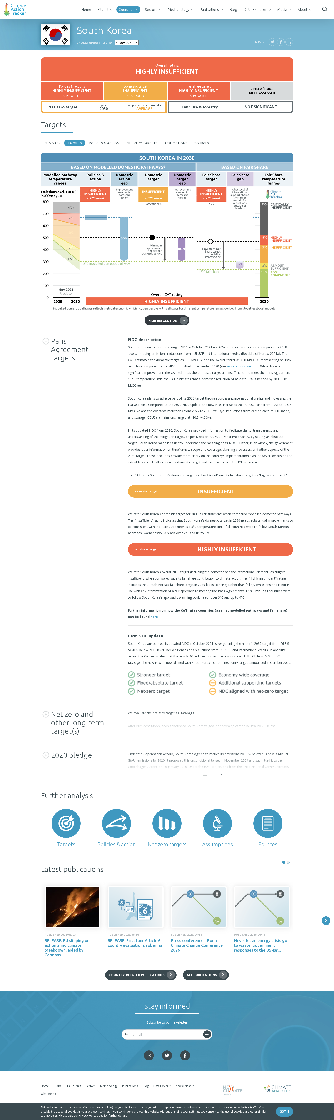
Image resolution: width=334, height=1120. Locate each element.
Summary (52, 143)
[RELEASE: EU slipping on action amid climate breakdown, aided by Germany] (72, 907)
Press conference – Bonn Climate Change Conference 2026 (197, 945)
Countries (126, 10)
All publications (202, 975)
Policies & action (104, 143)
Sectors (151, 10)
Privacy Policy (87, 1116)
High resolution (162, 320)
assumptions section (242, 366)
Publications (209, 10)
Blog (233, 10)
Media (282, 10)
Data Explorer (255, 10)
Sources (201, 143)
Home (86, 10)
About (302, 10)
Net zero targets (142, 143)
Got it (284, 1111)
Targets (75, 143)
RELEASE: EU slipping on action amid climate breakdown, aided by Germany (67, 947)
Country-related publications (137, 975)
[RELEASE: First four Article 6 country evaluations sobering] (136, 907)
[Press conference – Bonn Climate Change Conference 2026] (199, 907)
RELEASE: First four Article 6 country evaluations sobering (135, 943)
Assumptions (176, 143)
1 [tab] (283, 862)
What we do (48, 1094)
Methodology (178, 10)
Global (103, 10)
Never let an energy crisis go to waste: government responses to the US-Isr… (260, 945)
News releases (185, 1086)
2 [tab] (288, 862)
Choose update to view (95, 43)
